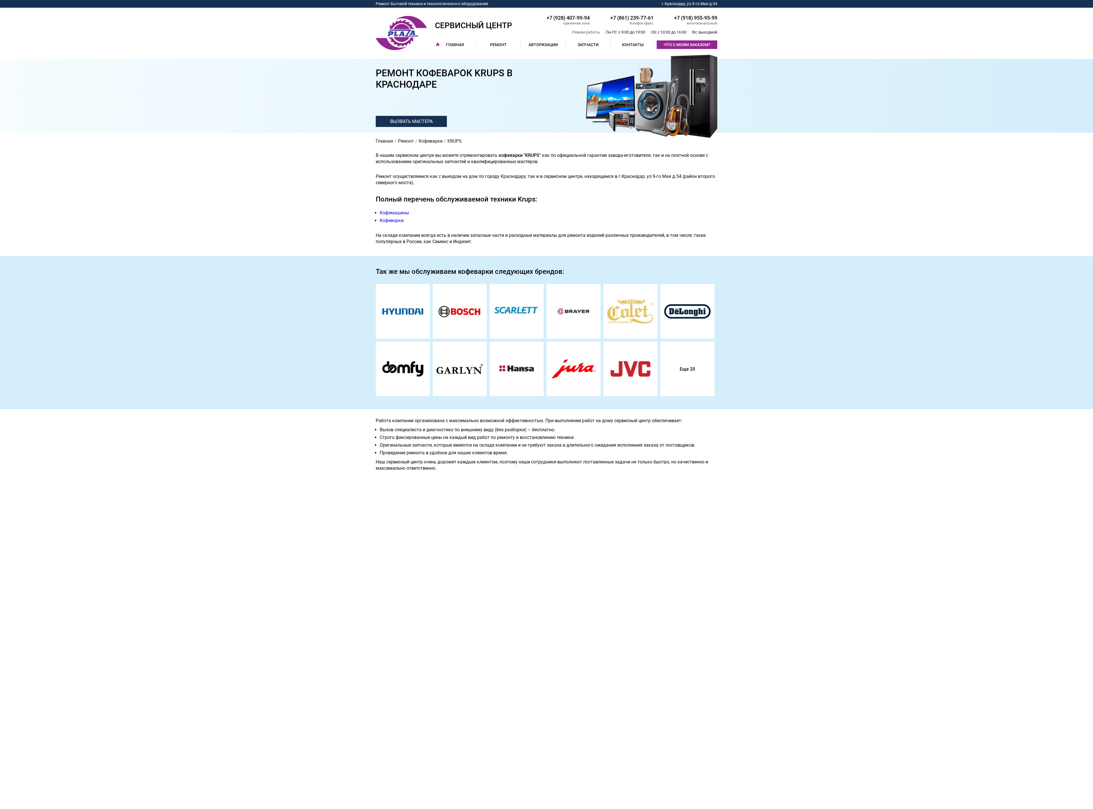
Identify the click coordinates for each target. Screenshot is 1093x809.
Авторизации (543, 44)
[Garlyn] (460, 369)
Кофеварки (392, 220)
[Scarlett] (517, 311)
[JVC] (630, 369)
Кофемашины (394, 212)
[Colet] (630, 311)
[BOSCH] (460, 311)
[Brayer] (573, 311)
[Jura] (573, 369)
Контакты (633, 44)
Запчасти (588, 44)
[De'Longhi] (687, 311)
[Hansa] (517, 369)
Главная (455, 44)
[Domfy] (403, 369)
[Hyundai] (403, 311)
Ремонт (498, 44)
